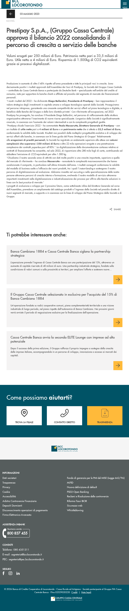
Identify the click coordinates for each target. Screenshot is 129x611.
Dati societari (9, 478)
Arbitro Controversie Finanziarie (32, 501)
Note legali (86, 592)
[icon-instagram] (10, 573)
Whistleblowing (75, 510)
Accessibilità (9, 496)
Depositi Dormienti (12, 505)
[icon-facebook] (4, 573)
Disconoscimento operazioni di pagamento (25, 510)
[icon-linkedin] (18, 573)
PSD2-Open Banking (90, 491)
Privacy (6, 487)
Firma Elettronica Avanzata (17, 514)
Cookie (6, 491)
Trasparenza (9, 482)
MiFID (70, 482)
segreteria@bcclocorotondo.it (26, 554)
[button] (125, 4)
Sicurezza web (74, 505)
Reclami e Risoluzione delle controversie (88, 496)
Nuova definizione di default (82, 487)
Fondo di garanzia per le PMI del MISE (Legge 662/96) (96, 478)
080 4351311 (21, 549)
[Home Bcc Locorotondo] (22, 4)
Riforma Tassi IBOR (77, 501)
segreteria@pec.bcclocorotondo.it (26, 559)
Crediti (74, 592)
